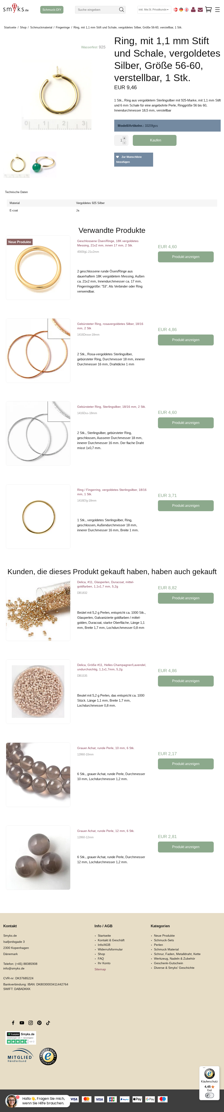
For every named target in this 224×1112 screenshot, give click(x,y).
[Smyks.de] (15, 9)
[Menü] (204, 1068)
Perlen (158, 944)
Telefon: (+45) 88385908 (20, 964)
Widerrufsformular (110, 949)
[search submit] (122, 10)
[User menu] (193, 10)
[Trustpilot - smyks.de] (20, 1038)
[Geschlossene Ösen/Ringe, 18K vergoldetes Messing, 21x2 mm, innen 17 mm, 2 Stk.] (38, 270)
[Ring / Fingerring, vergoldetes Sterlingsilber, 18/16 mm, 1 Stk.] (38, 519)
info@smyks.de (13, 968)
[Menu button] (217, 9)
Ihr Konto (104, 963)
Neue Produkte (164, 935)
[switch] (209, 1095)
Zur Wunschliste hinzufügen (129, 159)
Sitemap (100, 969)
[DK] (175, 9)
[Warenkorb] (208, 10)
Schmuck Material (166, 949)
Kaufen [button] (155, 140)
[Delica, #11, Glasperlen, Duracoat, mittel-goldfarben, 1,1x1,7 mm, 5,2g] (38, 611)
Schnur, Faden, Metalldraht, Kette (177, 954)
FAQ (101, 958)
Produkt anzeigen (186, 257)
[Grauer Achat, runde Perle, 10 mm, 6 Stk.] (38, 777)
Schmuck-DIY (51, 9)
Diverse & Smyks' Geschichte (174, 967)
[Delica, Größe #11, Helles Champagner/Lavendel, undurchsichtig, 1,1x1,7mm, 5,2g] (38, 694)
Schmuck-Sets (164, 940)
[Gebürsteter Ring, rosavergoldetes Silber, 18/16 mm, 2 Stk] (38, 353)
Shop (101, 954)
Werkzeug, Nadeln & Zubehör (174, 958)
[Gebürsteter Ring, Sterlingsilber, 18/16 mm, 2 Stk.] (38, 436)
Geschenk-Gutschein (168, 963)
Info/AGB (104, 944)
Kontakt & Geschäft (111, 940)
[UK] (186, 9)
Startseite (104, 935)
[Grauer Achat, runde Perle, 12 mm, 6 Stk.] (38, 860)
